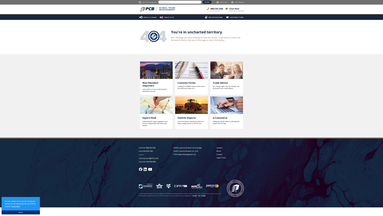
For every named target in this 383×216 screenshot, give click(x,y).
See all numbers (215, 11)
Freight (203, 196)
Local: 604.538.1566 (146, 151)
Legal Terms (221, 158)
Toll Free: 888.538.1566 (147, 148)
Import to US (169, 17)
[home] (158, 9)
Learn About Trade (236, 17)
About (218, 151)
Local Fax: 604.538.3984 (147, 162)
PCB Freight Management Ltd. (185, 154)
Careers (219, 148)
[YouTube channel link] (150, 169)
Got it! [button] (21, 212)
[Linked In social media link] (145, 169)
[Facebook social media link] (140, 169)
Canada (194, 196)
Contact (219, 154)
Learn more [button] (15, 206)
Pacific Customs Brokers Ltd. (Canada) (188, 148)
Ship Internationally (215, 17)
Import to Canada (150, 17)
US (199, 196)
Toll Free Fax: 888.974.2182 (148, 158)
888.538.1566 (216, 8)
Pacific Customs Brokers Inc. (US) (186, 151)
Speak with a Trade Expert (236, 11)
